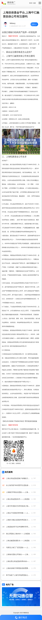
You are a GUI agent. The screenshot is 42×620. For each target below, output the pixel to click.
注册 (34, 3)
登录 (30, 3)
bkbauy (12, 23)
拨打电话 (22, 617)
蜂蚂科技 (26, 613)
